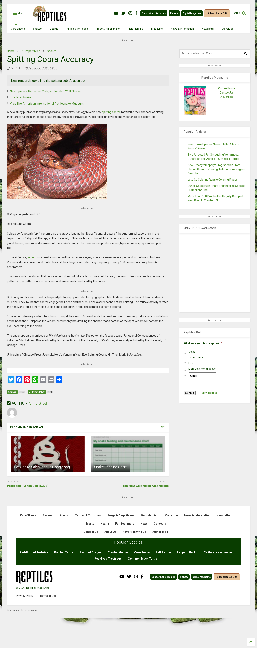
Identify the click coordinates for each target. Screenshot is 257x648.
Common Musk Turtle (142, 558)
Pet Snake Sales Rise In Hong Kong (42, 467)
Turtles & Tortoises (77, 28)
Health (104, 523)
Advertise (227, 28)
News (144, 523)
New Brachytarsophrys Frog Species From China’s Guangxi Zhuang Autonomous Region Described (216, 169)
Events (89, 523)
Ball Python (163, 552)
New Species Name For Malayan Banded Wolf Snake (45, 91)
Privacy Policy (24, 595)
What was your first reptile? (203, 343)
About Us (110, 531)
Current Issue (226, 88)
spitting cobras (111, 112)
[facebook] (136, 13)
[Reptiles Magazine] (48, 23)
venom (32, 257)
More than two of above (202, 368)
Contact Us (227, 92)
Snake (191, 351)
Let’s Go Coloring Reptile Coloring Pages (213, 179)
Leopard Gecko (187, 552)
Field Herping (135, 28)
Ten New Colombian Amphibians (145, 486)
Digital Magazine (192, 13)
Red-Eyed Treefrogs (108, 558)
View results (209, 392)
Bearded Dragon (91, 552)
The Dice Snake (20, 97)
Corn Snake (142, 552)
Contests (160, 523)
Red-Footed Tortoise (34, 552)
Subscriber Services (154, 13)
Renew (174, 13)
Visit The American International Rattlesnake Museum (47, 103)
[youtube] (116, 13)
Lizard (191, 363)
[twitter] (123, 13)
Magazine (157, 28)
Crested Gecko (118, 552)
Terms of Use (48, 595)
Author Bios (160, 531)
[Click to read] (48, 454)
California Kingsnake (218, 552)
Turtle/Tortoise (196, 357)
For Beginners (124, 523)
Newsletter (208, 28)
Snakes (37, 28)
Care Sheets (18, 28)
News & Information (182, 28)
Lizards (54, 28)
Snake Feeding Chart (110, 467)
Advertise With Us (134, 531)
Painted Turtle (63, 552)
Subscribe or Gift (217, 13)
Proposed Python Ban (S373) (28, 486)
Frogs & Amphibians (108, 28)
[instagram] (130, 13)
